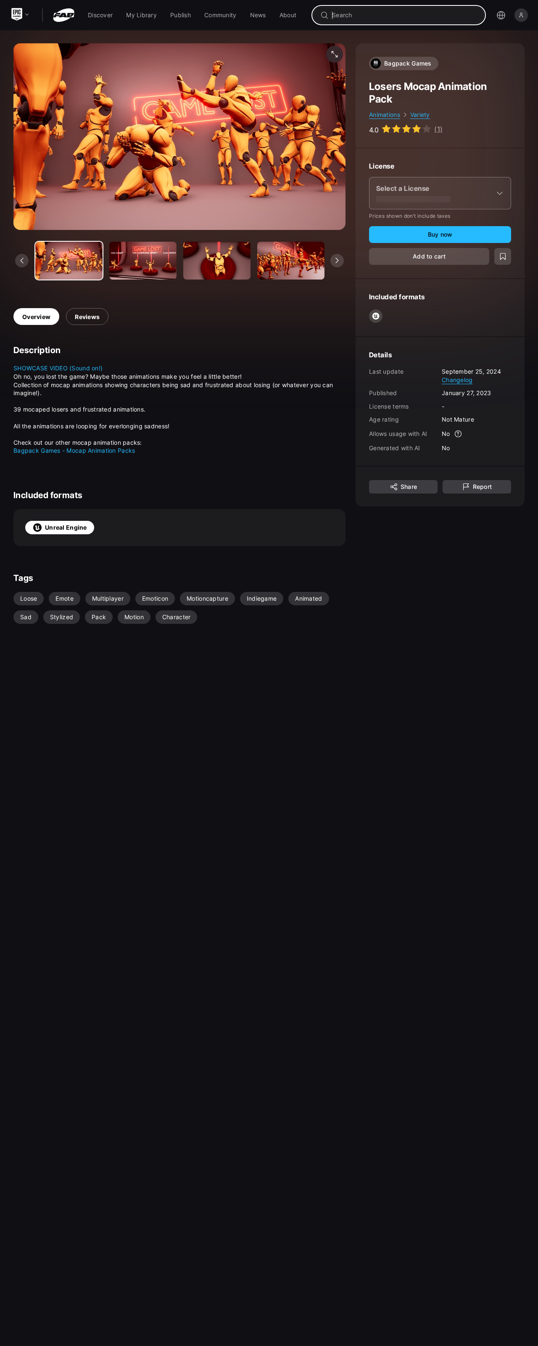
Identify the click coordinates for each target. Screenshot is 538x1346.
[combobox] (404, 15)
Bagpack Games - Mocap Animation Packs (74, 450)
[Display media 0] (69, 261)
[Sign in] (521, 15)
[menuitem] (100, 15)
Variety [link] (420, 114)
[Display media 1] (143, 261)
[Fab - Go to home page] (63, 15)
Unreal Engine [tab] (66, 527)
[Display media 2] (217, 261)
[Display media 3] (290, 261)
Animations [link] (384, 114)
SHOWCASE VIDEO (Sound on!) (58, 368)
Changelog (457, 379)
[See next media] (337, 260)
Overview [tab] (36, 316)
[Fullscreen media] (334, 54)
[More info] (459, 434)
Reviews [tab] (87, 316)
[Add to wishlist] (502, 256)
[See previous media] (22, 260)
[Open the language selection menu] (501, 15)
